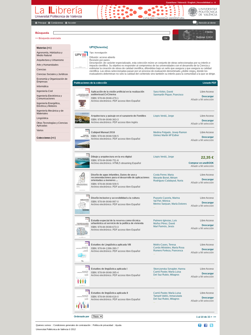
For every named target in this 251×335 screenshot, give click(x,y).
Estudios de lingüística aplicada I (109, 268)
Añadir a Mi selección (202, 99)
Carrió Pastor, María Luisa (167, 271)
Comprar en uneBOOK (201, 163)
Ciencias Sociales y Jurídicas (52, 74)
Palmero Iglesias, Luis (165, 220)
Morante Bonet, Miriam (165, 177)
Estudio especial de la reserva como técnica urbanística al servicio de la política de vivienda (117, 222)
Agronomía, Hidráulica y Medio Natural (49, 54)
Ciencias (41, 69)
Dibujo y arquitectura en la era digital (111, 156)
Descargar (208, 96)
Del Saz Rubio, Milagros (166, 274)
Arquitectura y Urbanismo (50, 60)
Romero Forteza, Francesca (168, 250)
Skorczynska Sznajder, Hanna (169, 268)
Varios (40, 130)
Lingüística (42, 118)
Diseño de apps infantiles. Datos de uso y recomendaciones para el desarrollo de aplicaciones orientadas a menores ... (120, 177)
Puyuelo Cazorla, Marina (166, 198)
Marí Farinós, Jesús (163, 226)
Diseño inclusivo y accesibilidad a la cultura (115, 198)
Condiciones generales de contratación (71, 325)
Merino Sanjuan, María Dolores (170, 203)
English (191, 2)
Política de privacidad (103, 325)
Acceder (72, 23)
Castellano (171, 2)
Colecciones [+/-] (46, 137)
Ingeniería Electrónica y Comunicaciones (49, 97)
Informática (42, 86)
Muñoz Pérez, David (164, 223)
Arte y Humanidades (47, 64)
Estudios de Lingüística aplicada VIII (111, 244)
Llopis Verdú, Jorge (163, 115)
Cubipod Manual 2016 (103, 132)
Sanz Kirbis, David (163, 91)
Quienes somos (43, 325)
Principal (42, 23)
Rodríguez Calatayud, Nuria (168, 180)
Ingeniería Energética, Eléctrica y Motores (48, 104)
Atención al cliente (207, 23)
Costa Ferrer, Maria (163, 174)
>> (214, 317)
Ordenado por (81, 316)
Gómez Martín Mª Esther (166, 135)
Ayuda (118, 325)
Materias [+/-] (44, 48)
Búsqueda (42, 32)
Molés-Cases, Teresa (164, 244)
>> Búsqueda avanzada (48, 38)
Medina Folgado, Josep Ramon (170, 132)
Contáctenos (57, 23)
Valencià (182, 2)
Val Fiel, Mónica (161, 201)
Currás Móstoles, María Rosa (168, 247)
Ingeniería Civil (45, 91)
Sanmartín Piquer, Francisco (168, 94)
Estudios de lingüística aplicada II (109, 293)
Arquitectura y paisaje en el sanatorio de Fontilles (118, 115)
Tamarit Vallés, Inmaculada (167, 296)
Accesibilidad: (204, 2)
